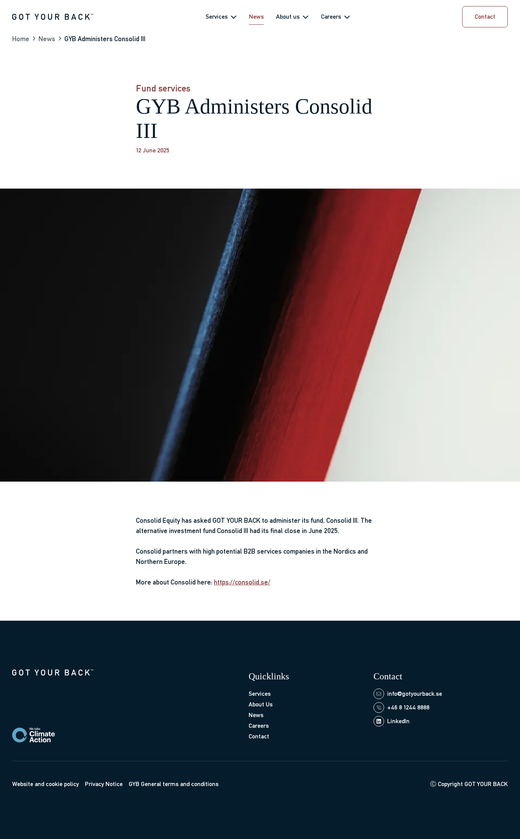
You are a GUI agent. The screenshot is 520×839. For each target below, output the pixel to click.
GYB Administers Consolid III (104, 39)
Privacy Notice (104, 784)
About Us (261, 704)
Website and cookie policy (45, 784)
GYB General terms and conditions (174, 784)
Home (20, 39)
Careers (331, 16)
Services (217, 16)
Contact (259, 736)
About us (288, 16)
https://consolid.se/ (242, 582)
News (256, 16)
